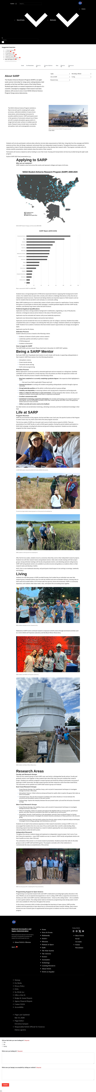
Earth (22, 65)
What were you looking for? (12, 1051)
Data (57, 65)
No (4, 1044)
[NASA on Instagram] (76, 931)
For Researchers (30, 65)
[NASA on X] (80, 931)
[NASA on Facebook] (73, 931)
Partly (5, 1046)
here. (30, 156)
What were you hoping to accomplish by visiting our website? (21, 1067)
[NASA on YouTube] (83, 931)
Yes (5, 1042)
